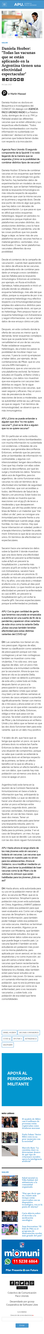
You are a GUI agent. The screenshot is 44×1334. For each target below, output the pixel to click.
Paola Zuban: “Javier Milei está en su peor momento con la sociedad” (31, 1137)
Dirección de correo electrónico (21, 1315)
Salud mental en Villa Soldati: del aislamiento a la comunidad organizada (30, 1182)
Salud (5, 43)
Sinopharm (7, 1045)
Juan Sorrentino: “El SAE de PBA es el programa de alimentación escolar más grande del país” (32, 1231)
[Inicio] (25, 4)
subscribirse (22, 1288)
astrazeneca (31, 1039)
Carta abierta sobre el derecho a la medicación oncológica (31, 1216)
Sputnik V (17, 1039)
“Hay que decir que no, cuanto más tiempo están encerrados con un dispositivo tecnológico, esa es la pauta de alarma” (32, 1200)
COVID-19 (6, 1039)
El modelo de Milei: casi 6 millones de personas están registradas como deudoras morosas (31, 1123)
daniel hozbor (9, 1033)
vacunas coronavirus (29, 1033)
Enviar (22, 1325)
